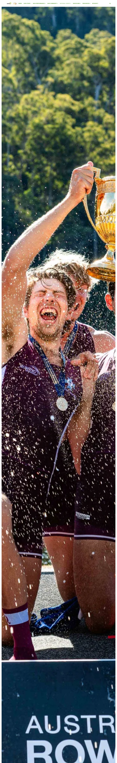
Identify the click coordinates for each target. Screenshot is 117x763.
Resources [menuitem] (86, 3)
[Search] (110, 3)
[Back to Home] (12, 5)
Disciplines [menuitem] (76, 3)
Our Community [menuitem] (52, 3)
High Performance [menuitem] (39, 3)
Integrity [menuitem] (95, 3)
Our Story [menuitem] (27, 3)
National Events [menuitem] (65, 3)
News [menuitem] (20, 3)
